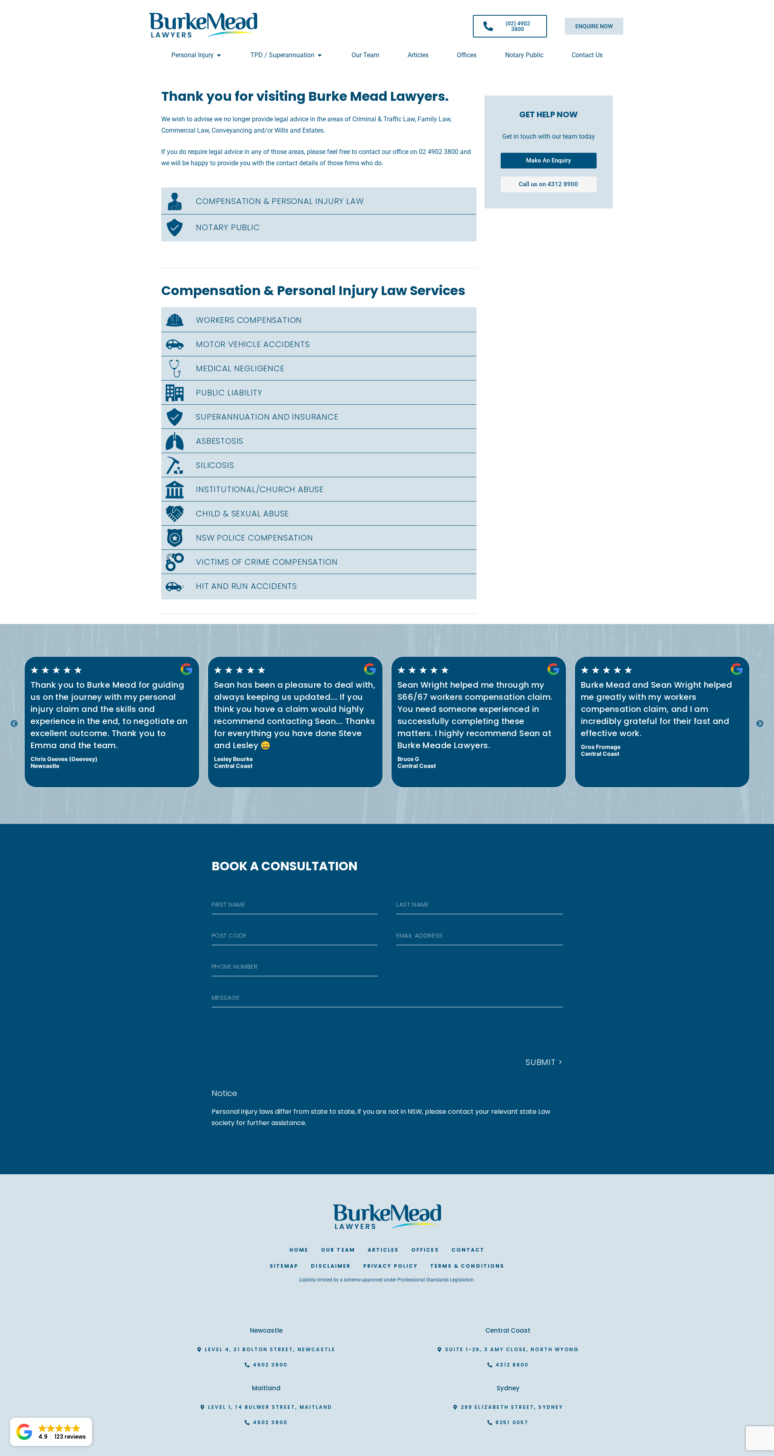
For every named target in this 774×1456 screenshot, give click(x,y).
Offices (425, 1249)
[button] (51, 1432)
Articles (383, 1249)
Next (760, 724)
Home (298, 1249)
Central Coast (508, 1330)
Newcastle (266, 1330)
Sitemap (284, 1266)
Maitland (266, 1388)
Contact (468, 1249)
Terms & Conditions (467, 1266)
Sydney (508, 1388)
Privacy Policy (390, 1266)
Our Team (338, 1249)
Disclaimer (331, 1266)
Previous (14, 724)
